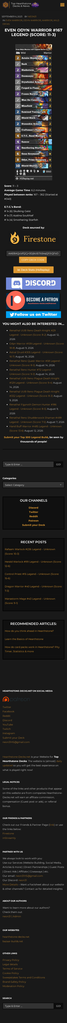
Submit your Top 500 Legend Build (26, 437)
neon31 (32, 16)
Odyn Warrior (32, 20)
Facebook (8, 711)
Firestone (8, 833)
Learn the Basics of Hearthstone (24, 639)
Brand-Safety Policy (14, 981)
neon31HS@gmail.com (16, 742)
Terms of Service (12, 968)
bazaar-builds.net (13, 941)
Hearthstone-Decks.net (16, 756)
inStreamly (9, 838)
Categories (9, 478)
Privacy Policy (11, 960)
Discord (33, 507)
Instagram (9, 733)
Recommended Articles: (33, 624)
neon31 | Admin (12, 916)
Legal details (10, 964)
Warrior (47, 20)
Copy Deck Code (32, 259)
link (52, 824)
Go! (58, 464)
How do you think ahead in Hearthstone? (29, 630)
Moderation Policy (13, 986)
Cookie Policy (11, 973)
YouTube (8, 724)
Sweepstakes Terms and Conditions (24, 977)
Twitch (7, 728)
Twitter (33, 512)
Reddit (33, 516)
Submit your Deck (33, 525)
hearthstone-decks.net (16, 936)
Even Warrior (14, 20)
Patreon (34, 520)
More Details (10, 884)
